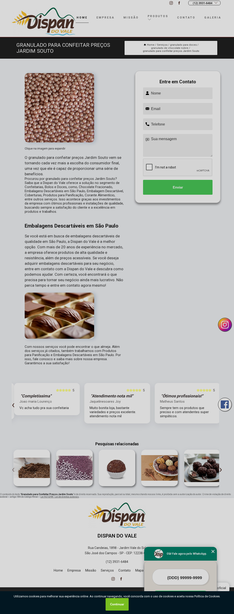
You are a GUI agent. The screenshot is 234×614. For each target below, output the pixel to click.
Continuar (117, 604)
